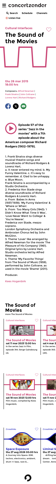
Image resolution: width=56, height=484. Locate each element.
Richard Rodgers (27, 97)
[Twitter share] (16, 106)
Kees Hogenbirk (15, 281)
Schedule (27, 13)
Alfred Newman (26, 91)
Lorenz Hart (11, 97)
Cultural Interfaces (18, 28)
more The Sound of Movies (18, 314)
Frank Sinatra (11, 94)
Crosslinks (11, 429)
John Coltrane (27, 94)
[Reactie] (23, 106)
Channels (42, 13)
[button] (11, 128)
